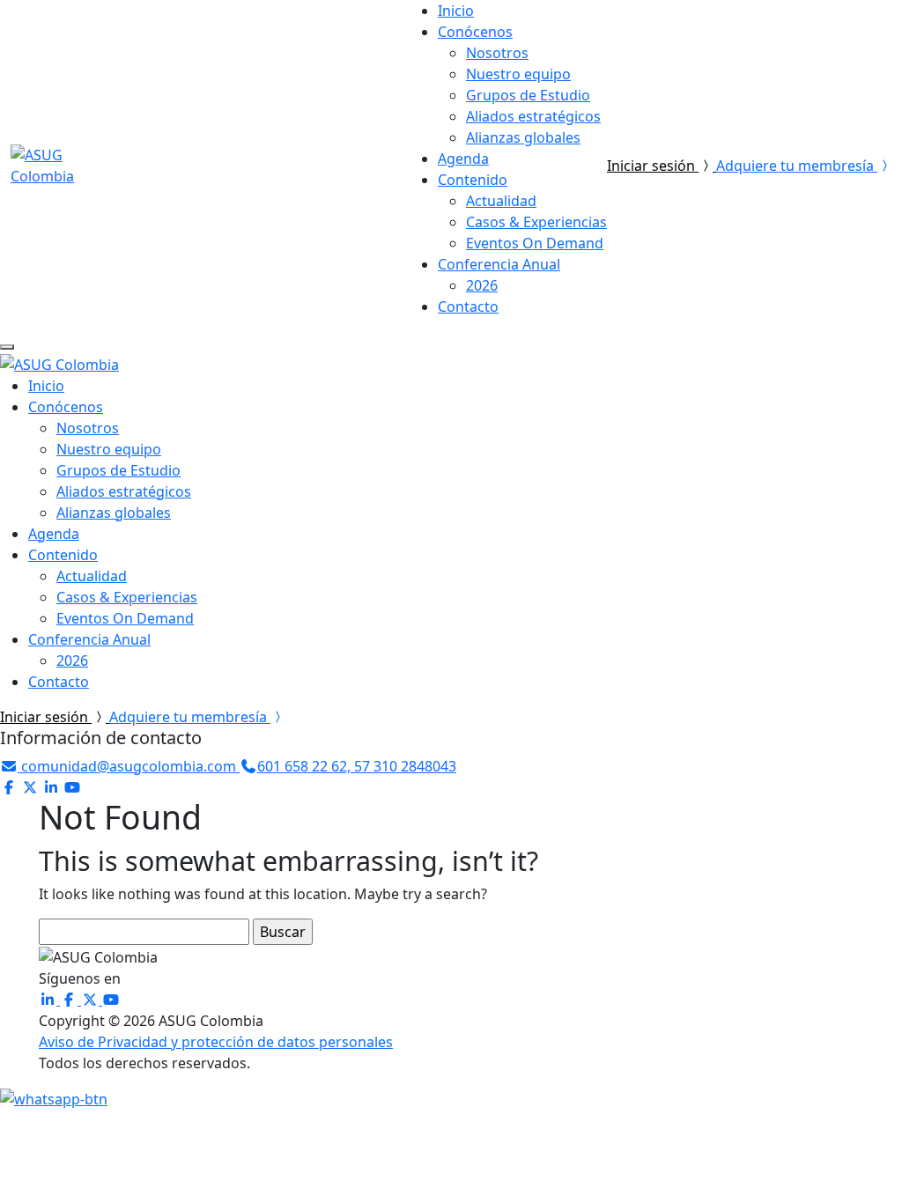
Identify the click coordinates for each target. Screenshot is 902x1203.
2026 (482, 285)
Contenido (472, 179)
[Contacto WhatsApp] (53, 1098)
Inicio (456, 10)
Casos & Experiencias (536, 222)
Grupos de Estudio (528, 95)
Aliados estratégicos (533, 116)
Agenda (463, 158)
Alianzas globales (523, 137)
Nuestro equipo (518, 74)
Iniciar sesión (653, 165)
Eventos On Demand (534, 243)
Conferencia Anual (499, 264)
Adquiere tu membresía (796, 165)
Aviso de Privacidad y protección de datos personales (216, 1042)
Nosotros (497, 53)
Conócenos (475, 31)
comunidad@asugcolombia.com (129, 766)
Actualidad (501, 200)
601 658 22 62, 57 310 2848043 (356, 766)
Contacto (468, 306)
